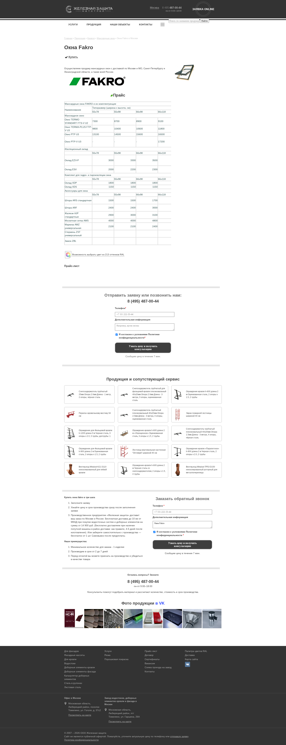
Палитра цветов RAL (196, 651)
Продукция (94, 24)
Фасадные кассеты (74, 655)
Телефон (120, 308)
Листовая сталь (72, 687)
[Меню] (163, 25)
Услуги (73, 24)
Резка (107, 655)
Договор (149, 655)
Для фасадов (71, 651)
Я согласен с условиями (139, 336)
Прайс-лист (151, 651)
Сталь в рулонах (73, 683)
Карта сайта (191, 659)
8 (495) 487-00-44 (143, 581)
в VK (160, 603)
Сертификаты (152, 659)
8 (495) (143, 301)
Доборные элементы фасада (80, 671)
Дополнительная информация (132, 319)
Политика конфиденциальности (81, 740)
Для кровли (70, 659)
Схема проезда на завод (158, 667)
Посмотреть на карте (79, 715)
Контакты (145, 24)
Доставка (190, 655)
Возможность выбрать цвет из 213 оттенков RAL (98, 254)
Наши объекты (120, 24)
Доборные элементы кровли (79, 667)
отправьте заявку (179, 736)
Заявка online (203, 9)
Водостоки (69, 663)
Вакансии (150, 663)
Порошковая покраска (116, 659)
